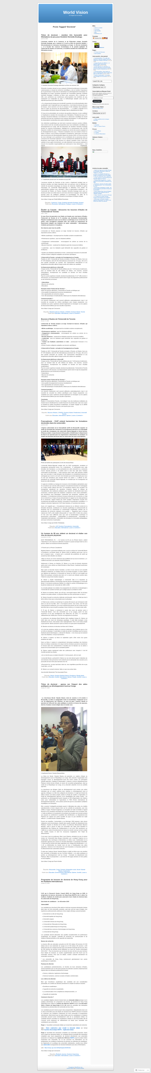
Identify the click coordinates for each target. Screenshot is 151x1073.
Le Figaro (96, 132)
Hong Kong (75, 1054)
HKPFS (72, 1038)
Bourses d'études (52, 412)
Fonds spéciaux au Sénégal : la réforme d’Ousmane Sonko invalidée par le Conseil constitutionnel (102, 68)
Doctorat (81, 202)
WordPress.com (98, 33)
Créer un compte (98, 27)
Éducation (58, 313)
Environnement (59, 872)
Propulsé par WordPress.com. (76, 1067)
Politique (68, 204)
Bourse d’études (60, 312)
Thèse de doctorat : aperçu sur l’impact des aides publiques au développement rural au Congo (64, 685)
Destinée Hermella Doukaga (70, 202)
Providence (73, 675)
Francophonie (68, 526)
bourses (64, 1054)
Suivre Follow (97, 101)
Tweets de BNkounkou (97, 108)
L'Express (96, 124)
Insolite (57, 677)
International (61, 204)
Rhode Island (80, 675)
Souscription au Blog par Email (101, 91)
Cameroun (54, 202)
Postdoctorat (77, 412)
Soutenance (66, 871)
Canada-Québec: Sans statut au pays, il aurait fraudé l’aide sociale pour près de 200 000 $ (102, 72)
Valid (97, 30)
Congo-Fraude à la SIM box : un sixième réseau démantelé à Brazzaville (101, 64)
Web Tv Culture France (99, 126)
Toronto (83, 312)
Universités (76, 526)
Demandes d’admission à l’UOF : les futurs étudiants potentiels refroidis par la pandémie (102, 188)
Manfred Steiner (64, 675)
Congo (60, 202)
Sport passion (97, 53)
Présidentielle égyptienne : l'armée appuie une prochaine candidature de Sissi (102, 181)
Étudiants (52, 312)
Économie (55, 204)
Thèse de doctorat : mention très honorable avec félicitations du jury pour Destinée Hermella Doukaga (64, 36)
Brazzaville (52, 869)
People (74, 677)
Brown (52, 675)
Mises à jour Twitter (98, 107)
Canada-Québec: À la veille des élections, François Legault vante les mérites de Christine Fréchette (102, 59)
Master (78, 312)
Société (79, 677)
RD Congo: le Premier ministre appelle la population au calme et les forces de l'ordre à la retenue (102, 200)
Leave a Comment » (77, 204)
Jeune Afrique (97, 130)
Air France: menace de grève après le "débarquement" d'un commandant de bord (102, 185)
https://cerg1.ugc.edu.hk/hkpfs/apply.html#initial (57, 1047)
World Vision (75, 12)
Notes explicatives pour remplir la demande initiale (63, 1028)
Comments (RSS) (80, 1068)
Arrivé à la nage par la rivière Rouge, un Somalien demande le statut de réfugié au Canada (102, 171)
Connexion (97, 29)
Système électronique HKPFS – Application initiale (59, 1029)
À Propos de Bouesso (99, 52)
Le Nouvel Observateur (99, 133)
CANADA (67, 312)
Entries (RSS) (70, 1068)
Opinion (68, 415)
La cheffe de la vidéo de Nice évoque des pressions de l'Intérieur (101, 197)
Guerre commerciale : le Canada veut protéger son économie (101, 76)
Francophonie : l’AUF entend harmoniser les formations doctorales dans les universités (64, 422)
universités (46, 1045)
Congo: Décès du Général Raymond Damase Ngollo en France (102, 178)
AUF (57, 526)
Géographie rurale (71, 869)
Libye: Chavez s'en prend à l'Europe (103, 195)
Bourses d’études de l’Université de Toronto (58, 319)
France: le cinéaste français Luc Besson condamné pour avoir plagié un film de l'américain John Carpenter (102, 175)
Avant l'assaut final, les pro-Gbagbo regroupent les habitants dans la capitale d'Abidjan (102, 192)
